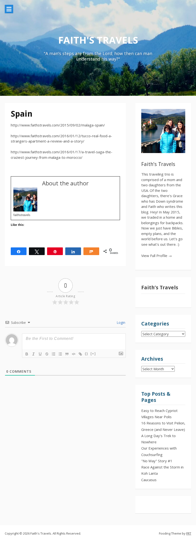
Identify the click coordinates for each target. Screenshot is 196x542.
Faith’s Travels (159, 288)
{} (86, 353)
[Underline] (40, 354)
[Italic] (33, 354)
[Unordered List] (60, 354)
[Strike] (47, 354)
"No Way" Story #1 (156, 460)
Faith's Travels (98, 39)
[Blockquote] (67, 354)
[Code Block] (73, 354)
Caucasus (149, 479)
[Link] (80, 354)
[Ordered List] (53, 354)
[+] (93, 353)
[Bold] (26, 354)
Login (120, 322)
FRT (188, 533)
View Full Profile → (156, 255)
